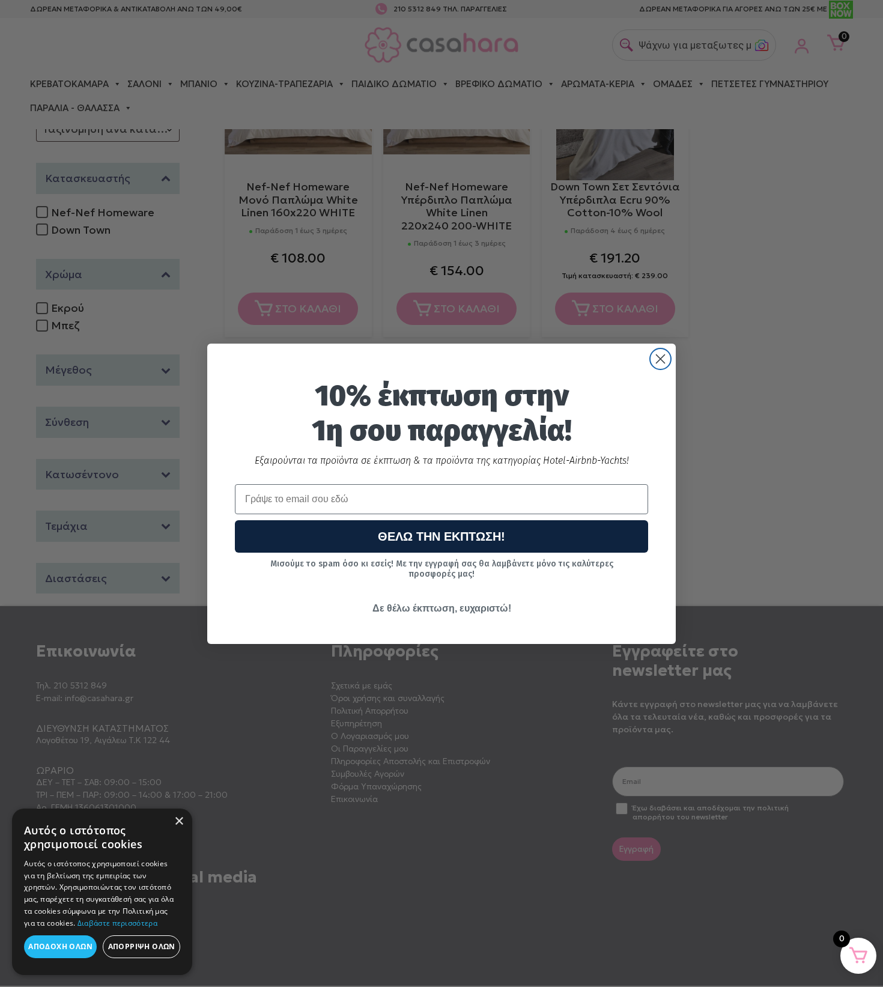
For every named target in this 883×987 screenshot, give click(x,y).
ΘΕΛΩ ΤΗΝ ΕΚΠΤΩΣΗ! (441, 536)
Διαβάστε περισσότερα (117, 923)
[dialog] (102, 892)
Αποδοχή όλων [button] (60, 946)
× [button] (178, 821)
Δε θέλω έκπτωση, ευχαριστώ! (441, 608)
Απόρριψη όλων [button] (141, 946)
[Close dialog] (660, 358)
